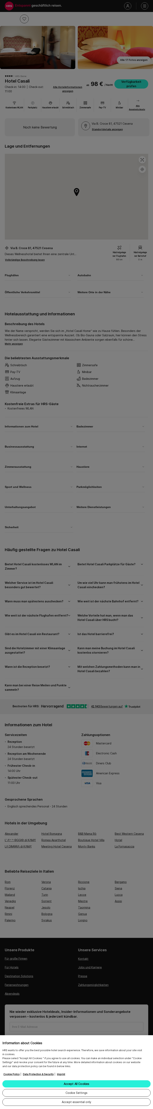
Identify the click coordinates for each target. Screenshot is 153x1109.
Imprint (61, 1074)
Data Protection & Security (38, 1074)
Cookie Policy (11, 1074)
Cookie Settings (76, 1092)
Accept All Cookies (76, 1083)
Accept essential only (76, 1102)
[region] (76, 1072)
